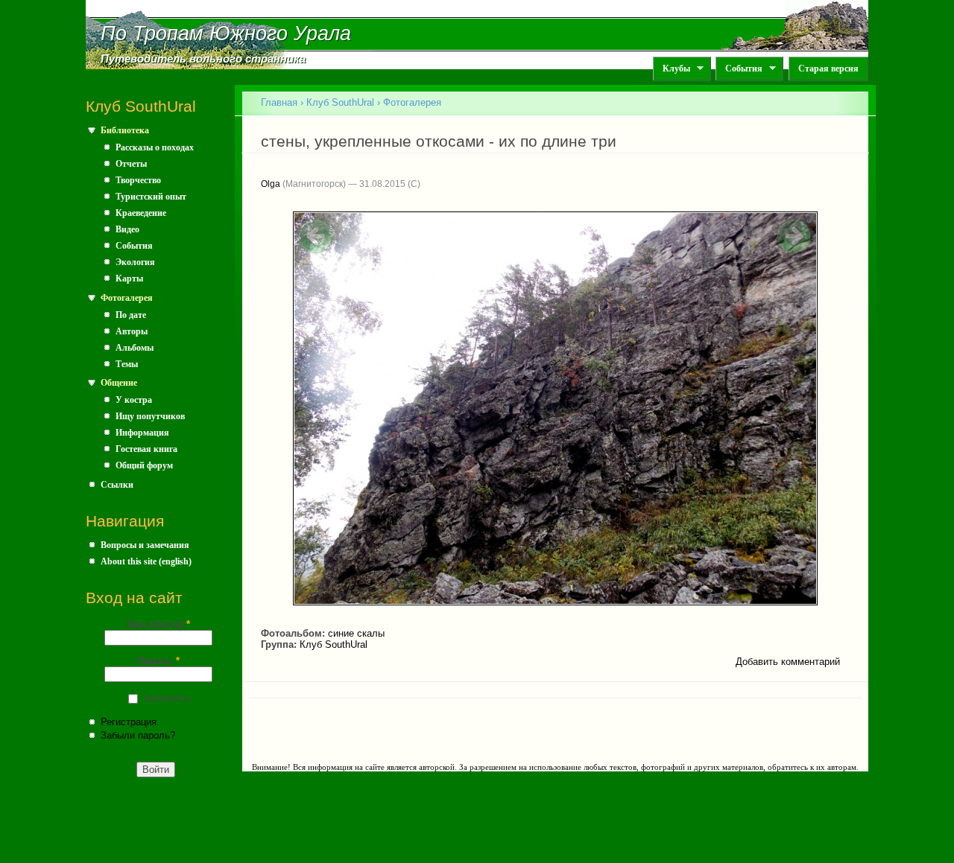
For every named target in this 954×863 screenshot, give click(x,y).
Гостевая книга (146, 449)
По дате (131, 315)
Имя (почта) (158, 624)
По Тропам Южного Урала (226, 33)
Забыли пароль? (138, 735)
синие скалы (356, 633)
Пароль (158, 660)
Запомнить (167, 698)
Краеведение (141, 213)
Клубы (671, 68)
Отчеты (131, 164)
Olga (270, 184)
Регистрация (129, 721)
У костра (134, 400)
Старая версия (828, 68)
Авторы (132, 331)
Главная (279, 102)
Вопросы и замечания (145, 545)
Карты (129, 278)
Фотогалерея (127, 298)
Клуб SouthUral (340, 102)
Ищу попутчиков (150, 416)
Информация (142, 432)
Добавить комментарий (788, 661)
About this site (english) (146, 561)
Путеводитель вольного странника (203, 59)
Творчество (138, 180)
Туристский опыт (151, 196)
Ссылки (117, 485)
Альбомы (135, 348)
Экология (135, 262)
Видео (127, 229)
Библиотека (125, 130)
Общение (119, 383)
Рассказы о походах (155, 147)
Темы (127, 364)
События (739, 68)
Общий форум (144, 465)
